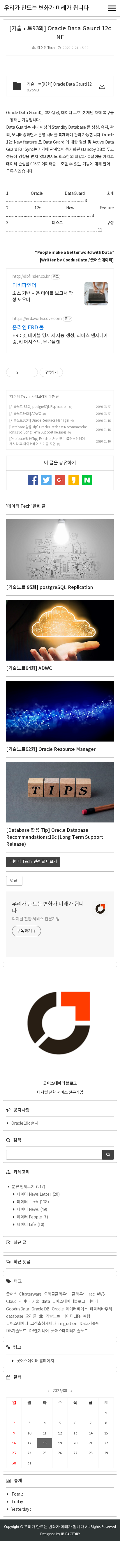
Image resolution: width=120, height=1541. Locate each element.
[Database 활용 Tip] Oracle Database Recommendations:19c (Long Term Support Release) (54, 837)
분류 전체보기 (28, 1187)
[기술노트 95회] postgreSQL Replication (38, 407)
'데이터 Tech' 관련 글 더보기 (33, 861)
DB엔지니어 (39, 1331)
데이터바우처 (101, 1309)
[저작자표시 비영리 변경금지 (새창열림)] (71, 372)
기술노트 (53, 1316)
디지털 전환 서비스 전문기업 (36, 919)
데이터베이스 (77, 1309)
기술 (35, 1301)
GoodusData (17, 1309)
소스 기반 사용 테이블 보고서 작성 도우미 (42, 296)
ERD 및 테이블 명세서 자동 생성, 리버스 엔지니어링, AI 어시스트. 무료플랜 (60, 339)
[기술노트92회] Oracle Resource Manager (39, 420)
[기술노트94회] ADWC (25, 414)
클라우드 (79, 1294)
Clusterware (30, 1294)
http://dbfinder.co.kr (31, 276)
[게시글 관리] (31, 372)
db (41, 1316)
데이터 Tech (45, 48)
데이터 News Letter (38, 1194)
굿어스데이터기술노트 (69, 1331)
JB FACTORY (70, 1533)
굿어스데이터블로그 (68, 1301)
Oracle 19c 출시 (24, 1123)
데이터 (92, 1301)
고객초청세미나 (43, 1323)
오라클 (30, 1316)
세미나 (24, 1301)
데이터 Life (30, 1224)
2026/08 (60, 1390)
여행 (86, 1316)
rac (91, 1294)
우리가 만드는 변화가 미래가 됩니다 (46, 8)
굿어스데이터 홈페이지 (35, 1361)
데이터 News (31, 1209)
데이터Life (72, 1316)
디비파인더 (24, 285)
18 (45, 1443)
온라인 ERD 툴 (28, 328)
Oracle (58, 1309)
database (14, 1316)
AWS (101, 1294)
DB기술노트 (16, 1331)
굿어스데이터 (17, 1323)
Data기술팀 (89, 1323)
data (46, 1301)
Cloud (11, 1301)
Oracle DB (40, 1309)
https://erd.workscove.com (37, 318)
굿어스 (11, 1294)
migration (67, 1323)
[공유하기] (24, 372)
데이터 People (32, 1217)
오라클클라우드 (57, 1294)
